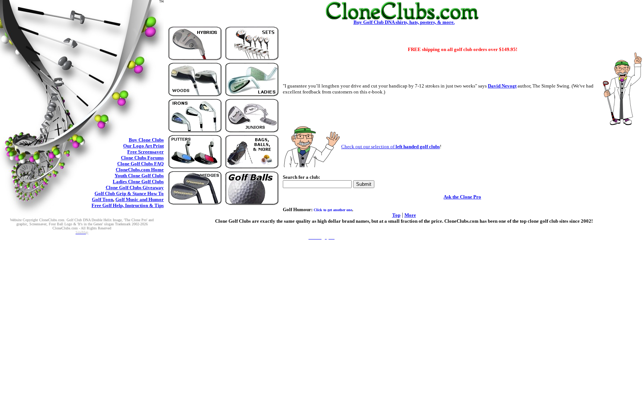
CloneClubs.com (140, 169)
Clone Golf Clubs (140, 163)
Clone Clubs (146, 140)
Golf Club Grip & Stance (129, 193)
